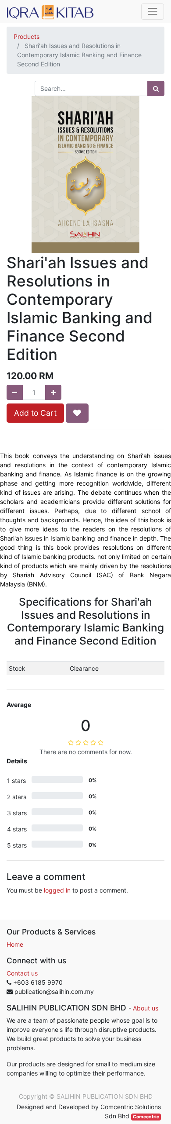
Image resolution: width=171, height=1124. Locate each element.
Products (26, 36)
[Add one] (53, 392)
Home (15, 944)
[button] (77, 413)
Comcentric (146, 1117)
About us (145, 1008)
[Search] (155, 88)
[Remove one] (15, 392)
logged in (57, 890)
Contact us (22, 973)
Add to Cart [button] (35, 412)
